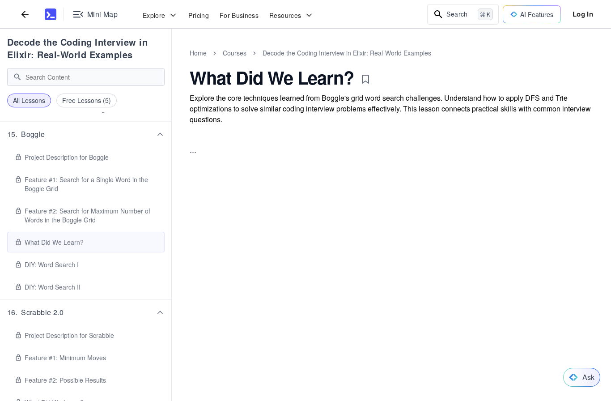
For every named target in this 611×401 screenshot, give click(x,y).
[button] (86, 134)
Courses (234, 52)
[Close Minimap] (171, 62)
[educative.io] (50, 14)
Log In (583, 14)
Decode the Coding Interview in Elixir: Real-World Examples (77, 48)
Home (198, 52)
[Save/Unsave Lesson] (365, 79)
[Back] (25, 14)
